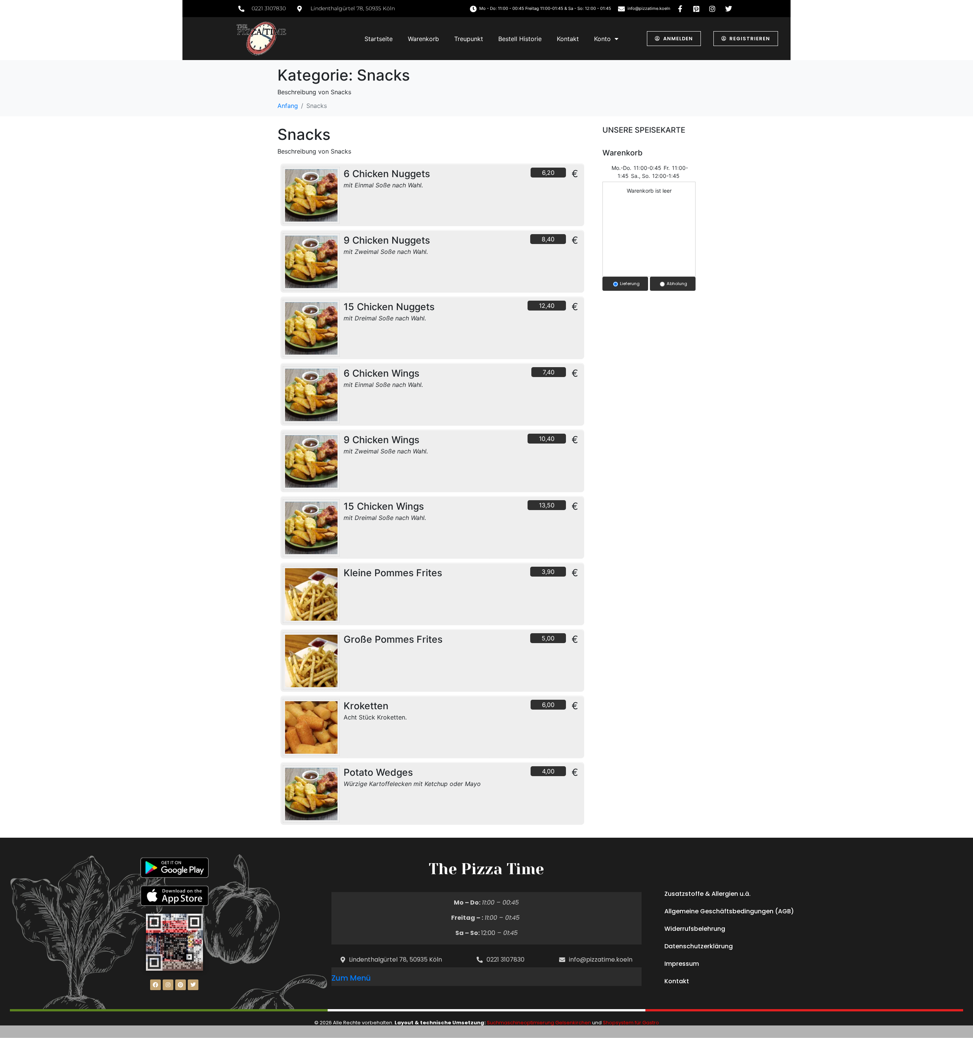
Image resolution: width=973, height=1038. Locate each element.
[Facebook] (155, 984)
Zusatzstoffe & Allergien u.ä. (707, 893)
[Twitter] (193, 984)
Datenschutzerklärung (698, 946)
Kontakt (568, 39)
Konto (602, 39)
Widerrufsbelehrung (694, 928)
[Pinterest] (180, 984)
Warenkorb (423, 39)
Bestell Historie (520, 39)
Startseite (378, 39)
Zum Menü (351, 978)
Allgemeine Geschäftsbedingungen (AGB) (729, 911)
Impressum (681, 963)
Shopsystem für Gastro (631, 1022)
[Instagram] (168, 984)
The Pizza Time (486, 869)
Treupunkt (468, 39)
